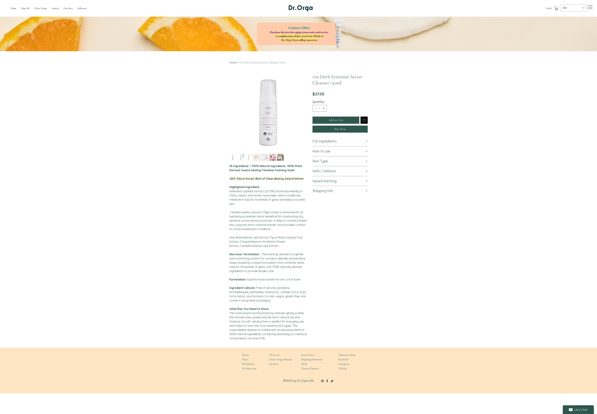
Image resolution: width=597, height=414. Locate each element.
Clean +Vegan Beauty (280, 359)
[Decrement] (315, 108)
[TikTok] (332, 381)
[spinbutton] (320, 108)
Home (232, 62)
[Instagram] (322, 381)
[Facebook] (327, 381)
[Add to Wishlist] (364, 120)
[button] (556, 8)
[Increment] (324, 108)
